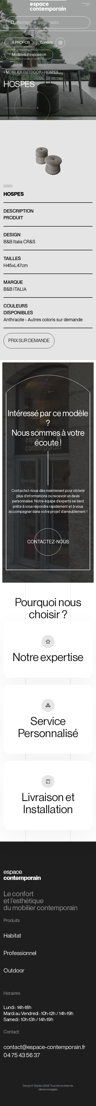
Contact (46, 42)
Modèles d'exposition (29, 54)
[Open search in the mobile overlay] (48, 22)
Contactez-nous (48, 542)
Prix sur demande (29, 340)
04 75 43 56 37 (21, 1055)
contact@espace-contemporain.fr (44, 1046)
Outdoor (13, 970)
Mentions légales (48, 1089)
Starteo (38, 1085)
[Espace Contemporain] (48, 7)
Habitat (12, 935)
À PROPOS (21, 42)
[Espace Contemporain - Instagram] (60, 42)
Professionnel (19, 952)
